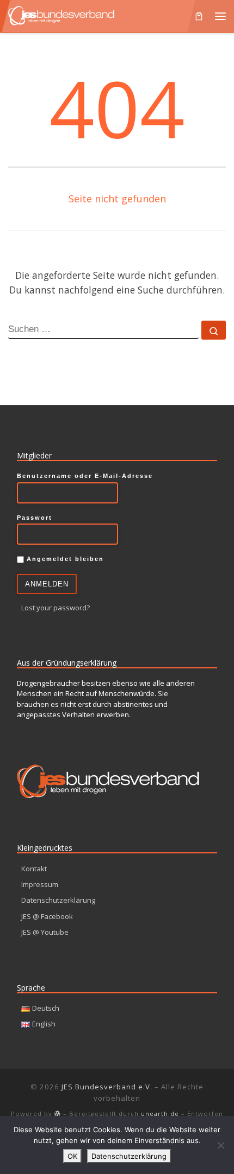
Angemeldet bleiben (64, 559)
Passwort (34, 517)
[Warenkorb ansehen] (199, 16)
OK (72, 1156)
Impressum (39, 884)
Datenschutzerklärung (58, 900)
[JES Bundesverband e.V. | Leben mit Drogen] (61, 14)
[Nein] (220, 1145)
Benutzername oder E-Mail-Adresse (85, 476)
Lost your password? (55, 607)
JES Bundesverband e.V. (106, 1087)
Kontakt (34, 868)
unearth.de (160, 1113)
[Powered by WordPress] (57, 1113)
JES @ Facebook (47, 916)
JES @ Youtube (45, 932)
